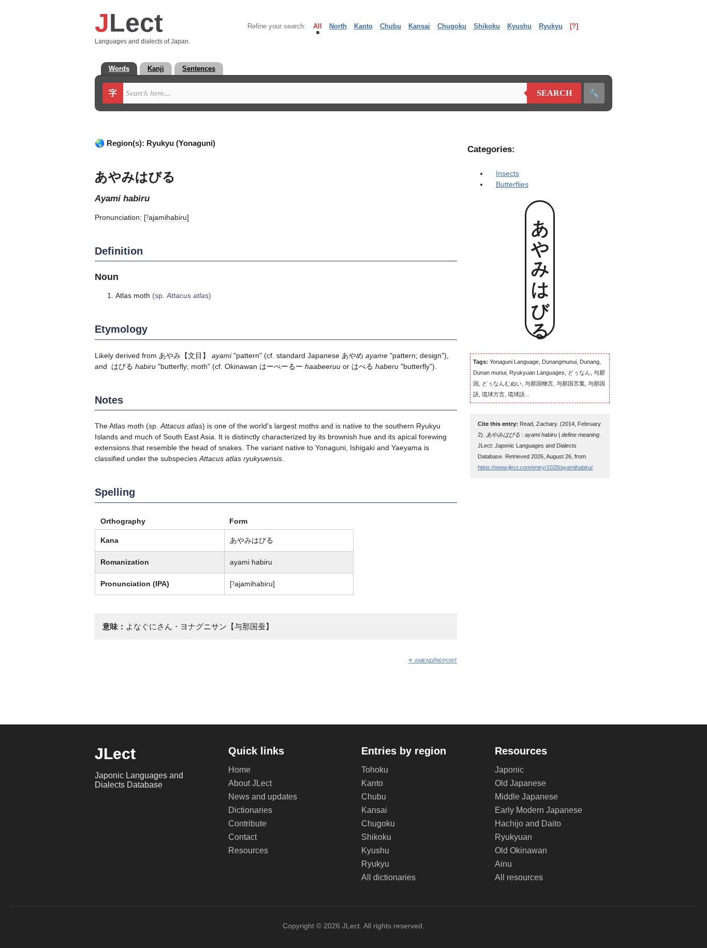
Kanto (363, 26)
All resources (519, 877)
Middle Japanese (526, 796)
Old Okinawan (521, 850)
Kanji (156, 68)
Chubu (390, 26)
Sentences (198, 68)
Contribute (247, 823)
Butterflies (512, 184)
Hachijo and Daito (528, 823)
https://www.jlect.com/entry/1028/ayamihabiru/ (535, 467)
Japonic (509, 769)
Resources (248, 850)
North (338, 26)
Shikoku (487, 26)
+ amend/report (432, 660)
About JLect (250, 783)
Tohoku (374, 769)
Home (239, 769)
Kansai (419, 26)
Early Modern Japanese (538, 810)
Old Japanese (520, 783)
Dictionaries (250, 810)
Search (549, 93)
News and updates (262, 796)
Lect (129, 22)
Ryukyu (551, 26)
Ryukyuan (513, 837)
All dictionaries (388, 877)
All (317, 26)
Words (119, 68)
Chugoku (451, 26)
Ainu (503, 864)
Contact (242, 837)
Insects (507, 173)
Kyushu (519, 26)
